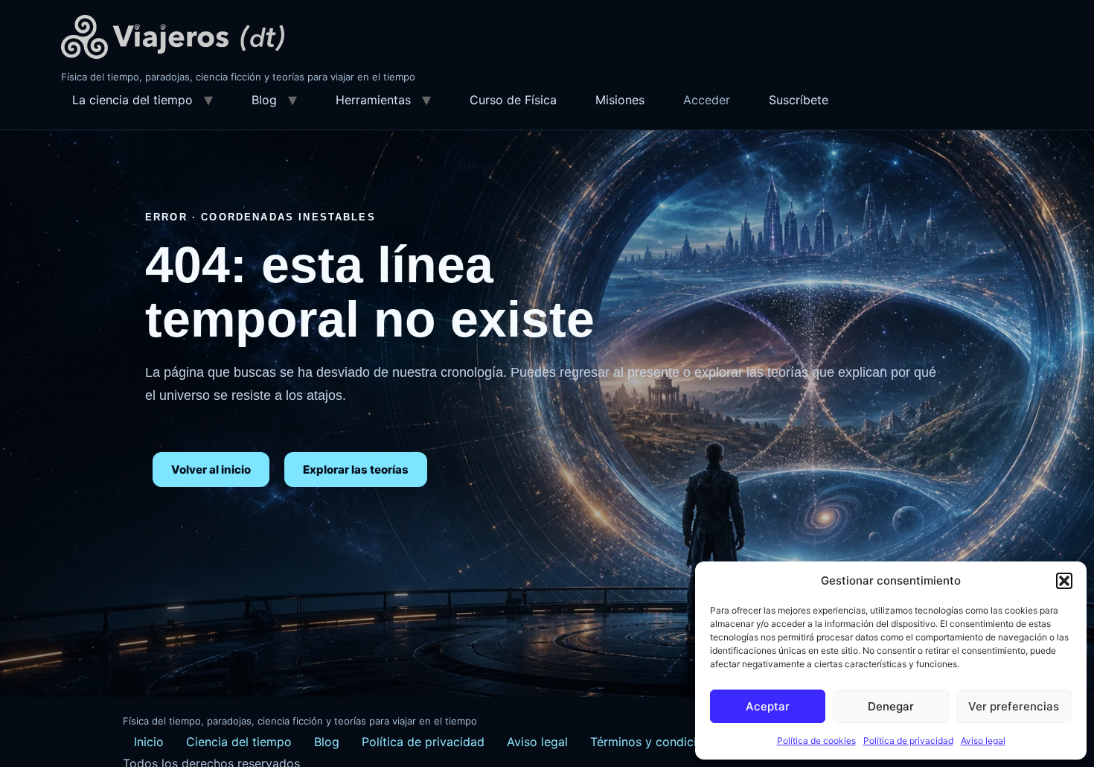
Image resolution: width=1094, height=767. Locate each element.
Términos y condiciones (656, 741)
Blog (264, 99)
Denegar (891, 706)
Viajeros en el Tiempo (172, 37)
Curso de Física (513, 99)
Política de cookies (816, 740)
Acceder (706, 99)
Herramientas (373, 99)
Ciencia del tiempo (239, 741)
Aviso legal (983, 740)
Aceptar (768, 706)
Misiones (619, 99)
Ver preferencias (1013, 706)
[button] (1064, 580)
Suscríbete (798, 99)
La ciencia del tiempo (132, 99)
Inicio (149, 741)
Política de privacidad (908, 740)
